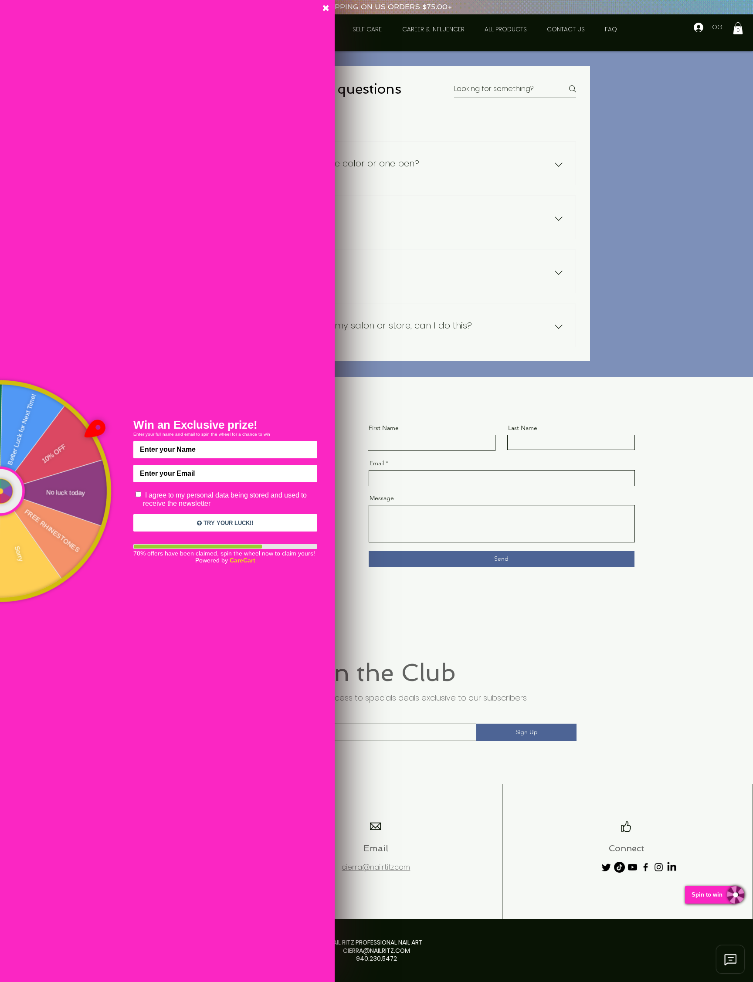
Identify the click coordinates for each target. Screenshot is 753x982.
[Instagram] (658, 867)
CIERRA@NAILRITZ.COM (376, 950)
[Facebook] (645, 867)
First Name (384, 428)
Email (377, 463)
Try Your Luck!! (227, 523)
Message (382, 498)
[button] (738, 28)
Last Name (522, 428)
